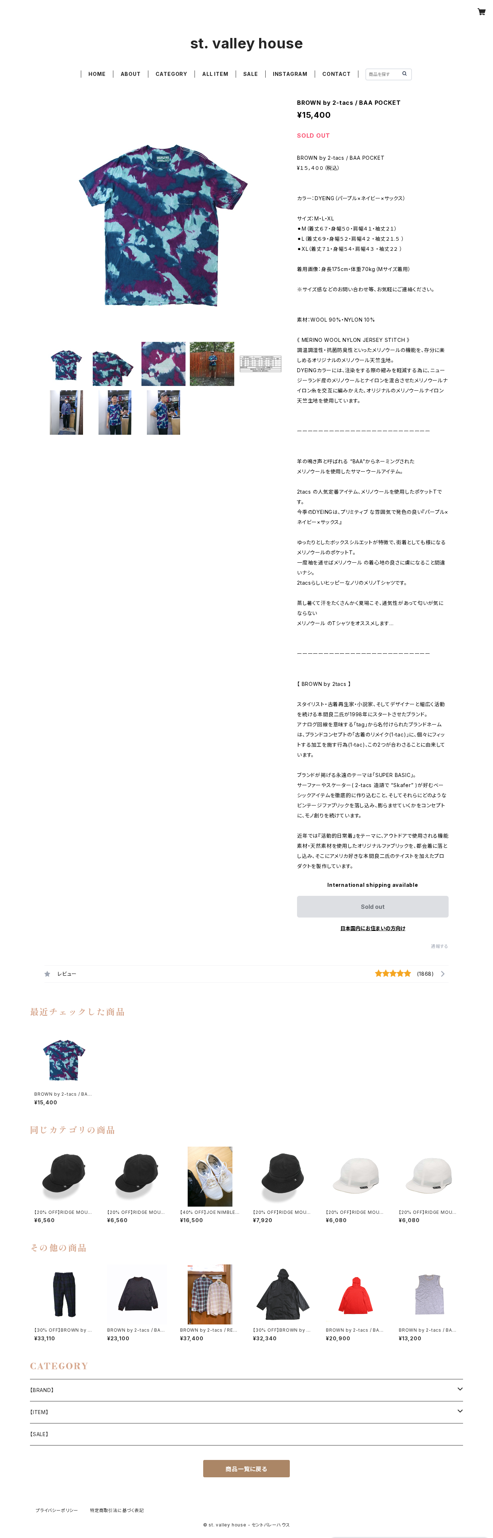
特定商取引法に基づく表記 (117, 1510)
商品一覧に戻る (246, 1469)
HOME (96, 74)
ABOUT (131, 74)
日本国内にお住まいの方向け (372, 928)
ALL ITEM (215, 74)
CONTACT (336, 74)
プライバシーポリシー (57, 1510)
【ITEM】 (39, 1412)
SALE (250, 74)
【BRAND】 (42, 1390)
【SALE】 (39, 1434)
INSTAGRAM (290, 74)
